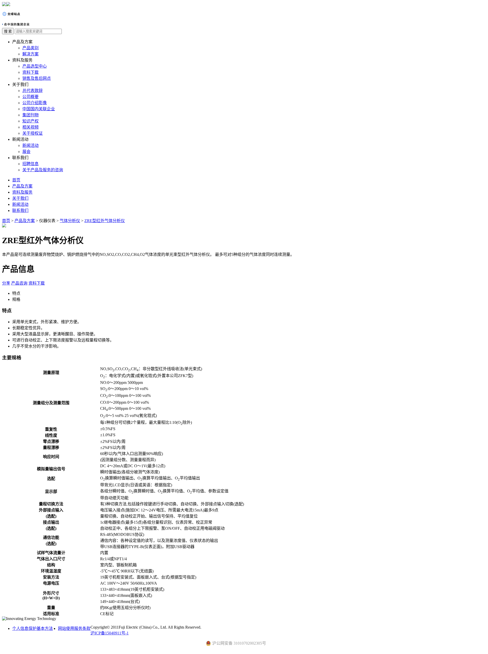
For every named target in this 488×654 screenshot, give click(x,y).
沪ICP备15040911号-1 (109, 633)
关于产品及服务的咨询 (42, 170)
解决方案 (30, 54)
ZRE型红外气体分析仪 (104, 221)
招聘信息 (30, 164)
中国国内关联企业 (38, 109)
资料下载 (30, 72)
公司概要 (30, 97)
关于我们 (20, 198)
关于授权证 (32, 133)
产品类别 (30, 48)
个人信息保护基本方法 (32, 628)
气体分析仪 (70, 221)
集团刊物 (30, 115)
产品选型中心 (34, 66)
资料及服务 (22, 192)
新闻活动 (30, 145)
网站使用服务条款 (74, 628)
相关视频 (30, 127)
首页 (16, 180)
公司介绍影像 (34, 103)
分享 (6, 283)
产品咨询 (19, 283)
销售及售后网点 (36, 78)
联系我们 (20, 210)
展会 (26, 151)
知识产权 (30, 121)
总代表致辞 (32, 90)
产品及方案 (22, 186)
